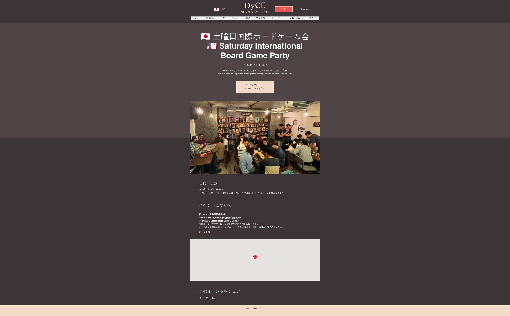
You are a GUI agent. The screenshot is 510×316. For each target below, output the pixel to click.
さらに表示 (204, 232)
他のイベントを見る (255, 88)
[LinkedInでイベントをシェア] (213, 298)
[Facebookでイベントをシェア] (200, 298)
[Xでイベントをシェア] (207, 298)
